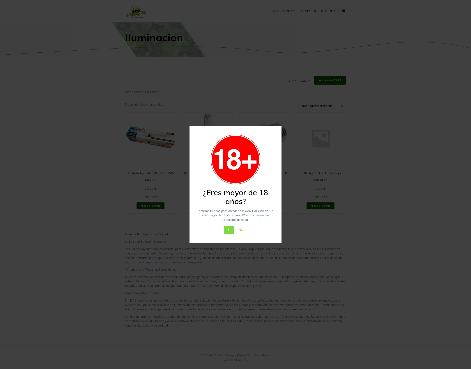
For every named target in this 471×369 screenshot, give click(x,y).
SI (229, 230)
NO (241, 230)
